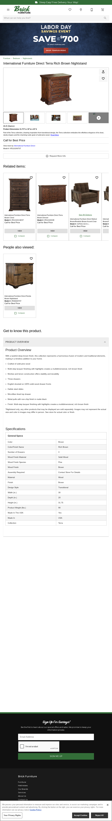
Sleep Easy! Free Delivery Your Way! (58, 2)
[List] (70, 9)
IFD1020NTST (15, 148)
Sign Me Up (56, 756)
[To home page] (22, 10)
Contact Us (23, 800)
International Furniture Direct (24, 146)
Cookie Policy (35, 810)
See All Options (85, 215)
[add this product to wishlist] (103, 78)
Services (22, 792)
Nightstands (27, 58)
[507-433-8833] (92, 9)
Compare (21, 236)
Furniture (6, 58)
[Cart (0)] (102, 9)
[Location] (81, 9)
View (20, 231)
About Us (22, 796)
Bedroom (16, 58)
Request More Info (58, 156)
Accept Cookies (80, 815)
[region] (56, 811)
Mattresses (23, 786)
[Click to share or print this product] (103, 72)
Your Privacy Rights (12, 815)
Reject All (99, 815)
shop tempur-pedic (56, 50)
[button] (8, 9)
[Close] (108, 805)
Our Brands (23, 789)
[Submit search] (105, 18)
